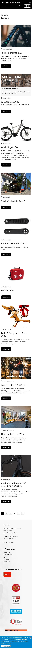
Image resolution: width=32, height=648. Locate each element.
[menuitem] (2, 513)
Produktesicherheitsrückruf (14, 243)
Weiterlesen (6, 66)
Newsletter (6, 552)
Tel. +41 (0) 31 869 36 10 (10, 538)
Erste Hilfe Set (7, 290)
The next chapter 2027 (11, 52)
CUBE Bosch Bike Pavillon (13, 200)
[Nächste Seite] (22, 513)
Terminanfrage (6, 646)
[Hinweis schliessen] (30, 638)
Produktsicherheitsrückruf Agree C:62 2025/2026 (13, 484)
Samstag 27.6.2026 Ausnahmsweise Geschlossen (15, 103)
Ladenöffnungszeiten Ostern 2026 (14, 334)
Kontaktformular (8, 542)
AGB (4, 557)
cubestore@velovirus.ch (10, 536)
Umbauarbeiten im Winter (13, 434)
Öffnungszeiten (8, 554)
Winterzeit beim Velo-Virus (13, 384)
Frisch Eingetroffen (9, 147)
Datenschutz (7, 559)
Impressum (6, 561)
